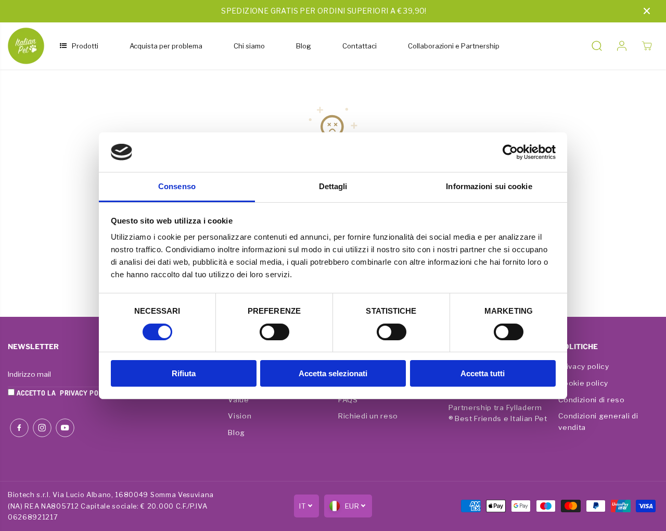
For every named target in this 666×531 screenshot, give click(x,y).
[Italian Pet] (26, 45)
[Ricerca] (596, 45)
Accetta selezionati (333, 373)
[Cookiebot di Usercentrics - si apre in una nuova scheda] (510, 152)
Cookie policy (583, 383)
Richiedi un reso (368, 416)
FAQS (348, 400)
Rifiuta (184, 373)
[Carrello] (646, 45)
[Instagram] (42, 427)
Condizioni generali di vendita (598, 421)
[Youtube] (65, 427)
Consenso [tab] (177, 186)
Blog (236, 432)
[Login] (621, 45)
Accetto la (64, 392)
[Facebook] (19, 427)
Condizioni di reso (591, 400)
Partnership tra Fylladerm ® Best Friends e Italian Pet (498, 413)
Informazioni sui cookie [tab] (489, 186)
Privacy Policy (86, 392)
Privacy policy (583, 366)
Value (238, 400)
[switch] (274, 332)
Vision (239, 416)
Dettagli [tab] (333, 186)
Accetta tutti (482, 373)
